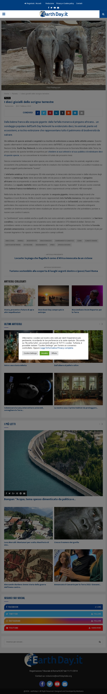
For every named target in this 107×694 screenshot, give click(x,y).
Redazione (50, 3)
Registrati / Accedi (33, 3)
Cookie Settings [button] (30, 353)
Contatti (79, 3)
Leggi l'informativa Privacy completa (56, 348)
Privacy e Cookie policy (65, 3)
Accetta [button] (44, 353)
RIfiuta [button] (54, 353)
